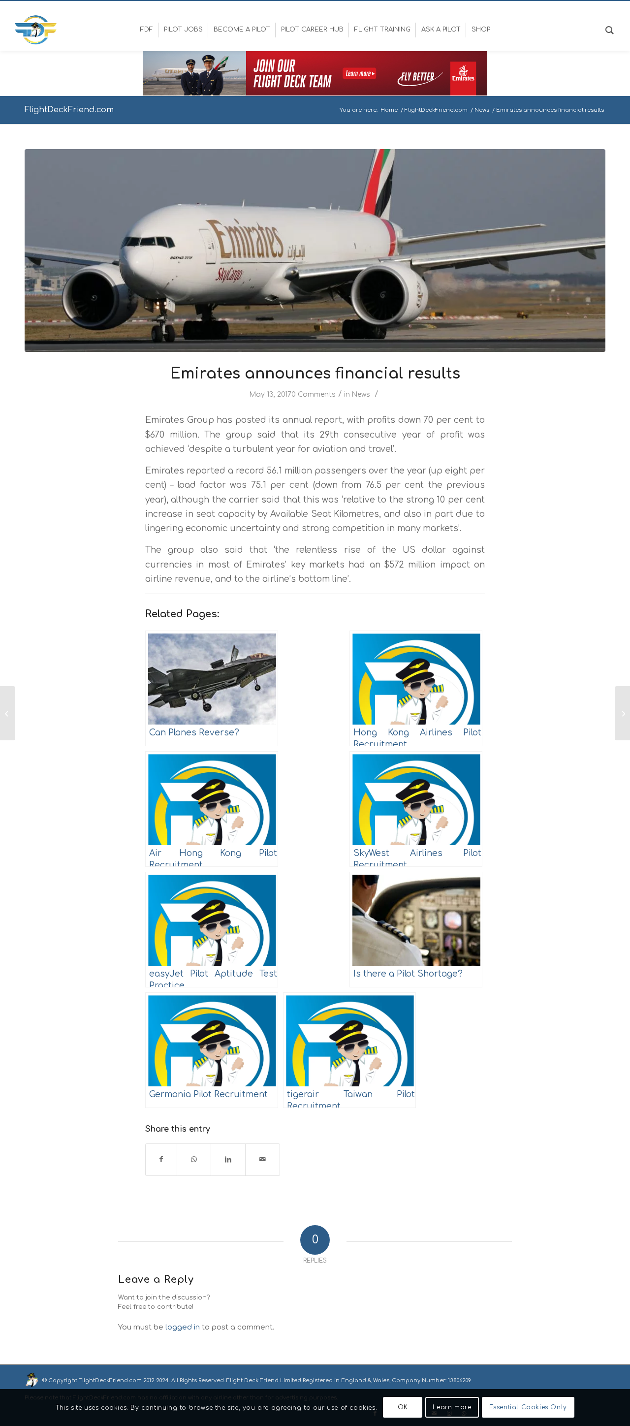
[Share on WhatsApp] (194, 1159)
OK (403, 1407)
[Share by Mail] (263, 1159)
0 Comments (313, 394)
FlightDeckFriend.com (69, 109)
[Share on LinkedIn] (228, 1159)
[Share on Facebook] (161, 1159)
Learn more (452, 1407)
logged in (182, 1327)
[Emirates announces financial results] (315, 250)
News (361, 394)
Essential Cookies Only (528, 1407)
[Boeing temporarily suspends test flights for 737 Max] (7, 713)
